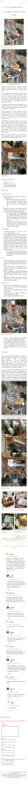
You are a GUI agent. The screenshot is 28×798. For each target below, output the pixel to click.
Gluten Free (18, 538)
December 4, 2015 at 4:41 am (13, 556)
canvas (16, 231)
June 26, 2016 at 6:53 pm (12, 679)
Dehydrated (12, 538)
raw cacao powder (11, 183)
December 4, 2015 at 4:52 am (13, 595)
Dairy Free (7, 538)
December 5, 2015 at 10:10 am (14, 663)
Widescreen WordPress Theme (7, 772)
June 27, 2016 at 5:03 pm (14, 705)
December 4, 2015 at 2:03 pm (13, 648)
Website (3, 749)
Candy (6, 7)
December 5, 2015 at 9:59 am (14, 611)
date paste (9, 182)
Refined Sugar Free (10, 540)
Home (2, 7)
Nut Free (23, 538)
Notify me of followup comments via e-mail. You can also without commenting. (13, 760)
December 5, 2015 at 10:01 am (14, 579)
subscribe (3, 760)
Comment (3, 724)
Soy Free (17, 540)
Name (2, 738)
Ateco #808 (17, 233)
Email (2, 743)
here (10, 339)
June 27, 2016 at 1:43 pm (13, 692)
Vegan (20, 540)
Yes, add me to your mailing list (8, 755)
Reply (8, 572)
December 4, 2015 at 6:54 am (13, 624)
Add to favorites (8, 46)
